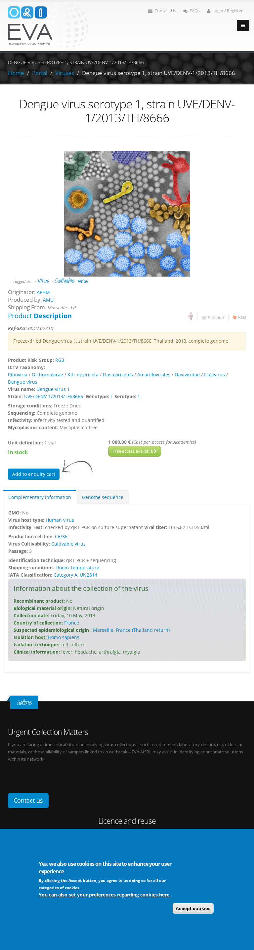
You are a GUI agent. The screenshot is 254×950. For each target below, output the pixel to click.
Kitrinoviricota (83, 374)
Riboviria (17, 374)
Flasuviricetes (118, 374)
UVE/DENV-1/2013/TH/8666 (53, 396)
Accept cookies (193, 908)
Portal (39, 73)
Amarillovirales (153, 374)
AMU (48, 300)
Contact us (28, 800)
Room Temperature (77, 567)
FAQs (195, 11)
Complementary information (39, 497)
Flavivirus (214, 374)
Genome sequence (102, 497)
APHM (43, 292)
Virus (43, 280)
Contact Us (165, 11)
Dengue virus (22, 382)
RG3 (242, 317)
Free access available (133, 451)
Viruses (64, 73)
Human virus (60, 520)
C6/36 (61, 536)
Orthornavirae (47, 374)
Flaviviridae (187, 374)
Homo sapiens (63, 637)
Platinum (217, 317)
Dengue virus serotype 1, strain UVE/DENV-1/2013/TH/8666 (158, 73)
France (71, 623)
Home (16, 73)
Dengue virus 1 (53, 389)
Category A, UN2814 (75, 575)
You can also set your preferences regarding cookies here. (105, 895)
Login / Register (227, 11)
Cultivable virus (71, 280)
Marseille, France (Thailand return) (131, 630)
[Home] (48, 26)
